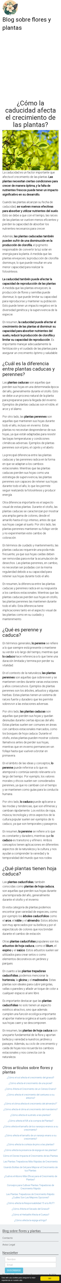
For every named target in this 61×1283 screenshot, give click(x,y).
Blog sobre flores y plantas (26, 23)
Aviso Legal (8, 1244)
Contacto (7, 1237)
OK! (49, 1278)
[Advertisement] (30, 64)
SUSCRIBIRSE (14, 1270)
